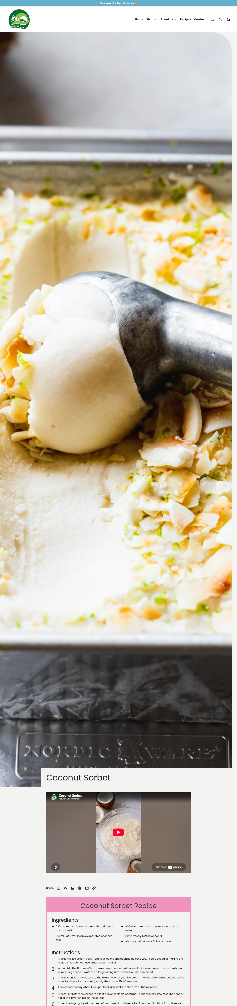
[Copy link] (94, 888)
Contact (200, 19)
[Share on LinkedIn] (72, 888)
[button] (212, 19)
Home (139, 19)
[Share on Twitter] (65, 888)
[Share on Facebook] (58, 888)
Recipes (185, 19)
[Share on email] (86, 888)
